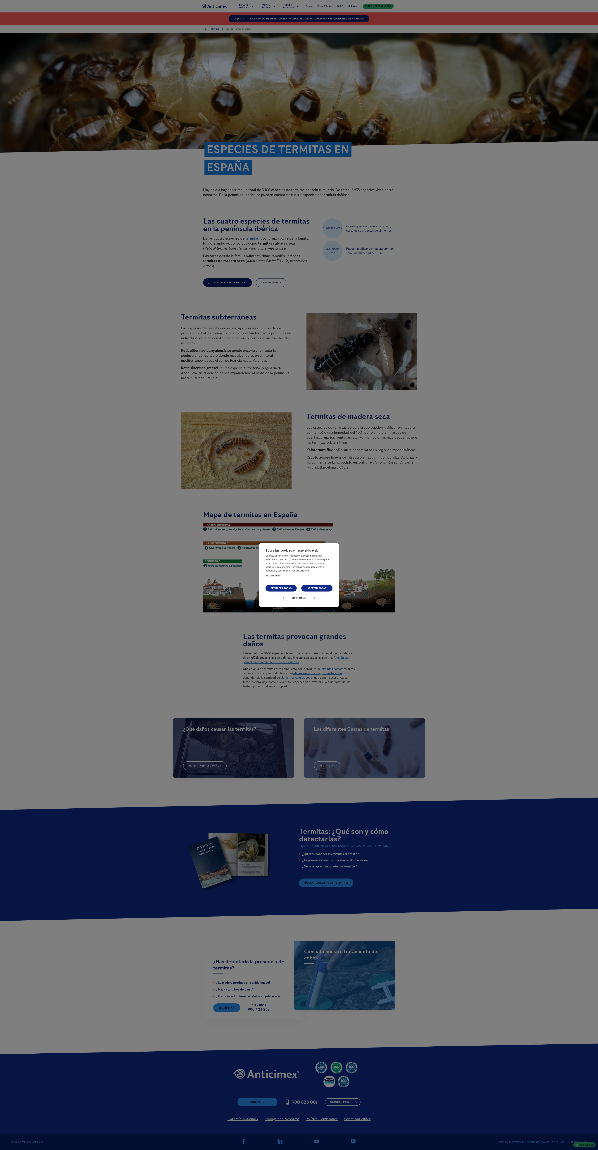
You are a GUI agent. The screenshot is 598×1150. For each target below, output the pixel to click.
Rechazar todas (281, 588)
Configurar (299, 598)
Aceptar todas (316, 588)
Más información (273, 575)
